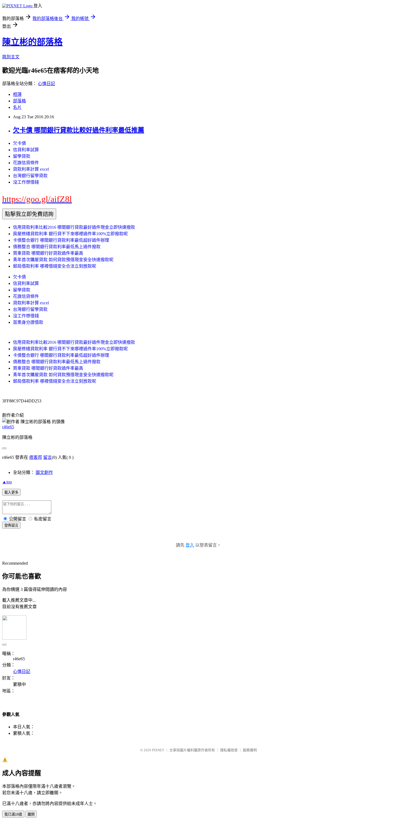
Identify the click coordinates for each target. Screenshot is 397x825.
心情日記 (46, 83)
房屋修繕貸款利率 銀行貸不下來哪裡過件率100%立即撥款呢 (70, 233)
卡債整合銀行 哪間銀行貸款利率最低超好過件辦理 (61, 240)
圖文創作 (44, 472)
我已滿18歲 (13, 814)
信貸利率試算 (26, 149)
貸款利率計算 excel (31, 169)
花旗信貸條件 (26, 162)
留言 (47, 457)
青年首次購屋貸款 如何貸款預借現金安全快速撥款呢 (63, 259)
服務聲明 (250, 750)
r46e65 (8, 427)
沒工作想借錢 (26, 182)
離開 (31, 814)
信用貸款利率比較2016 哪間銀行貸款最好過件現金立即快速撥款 (74, 227)
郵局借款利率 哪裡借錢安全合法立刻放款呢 (54, 266)
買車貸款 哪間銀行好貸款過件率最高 (48, 253)
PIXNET (158, 750)
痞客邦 (35, 457)
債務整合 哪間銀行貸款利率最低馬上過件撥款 (56, 246)
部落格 (19, 101)
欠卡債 (19, 143)
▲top (7, 482)
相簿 (17, 94)
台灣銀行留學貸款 (30, 175)
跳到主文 (10, 57)
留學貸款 (21, 156)
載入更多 (11, 492)
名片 (17, 107)
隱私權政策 (229, 750)
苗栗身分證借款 (28, 322)
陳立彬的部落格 (32, 42)
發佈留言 (11, 525)
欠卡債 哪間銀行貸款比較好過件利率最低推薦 (78, 130)
